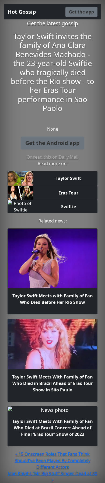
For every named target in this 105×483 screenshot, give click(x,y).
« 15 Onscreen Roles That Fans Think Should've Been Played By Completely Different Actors (52, 460)
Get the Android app (52, 143)
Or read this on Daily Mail (52, 157)
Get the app (81, 12)
